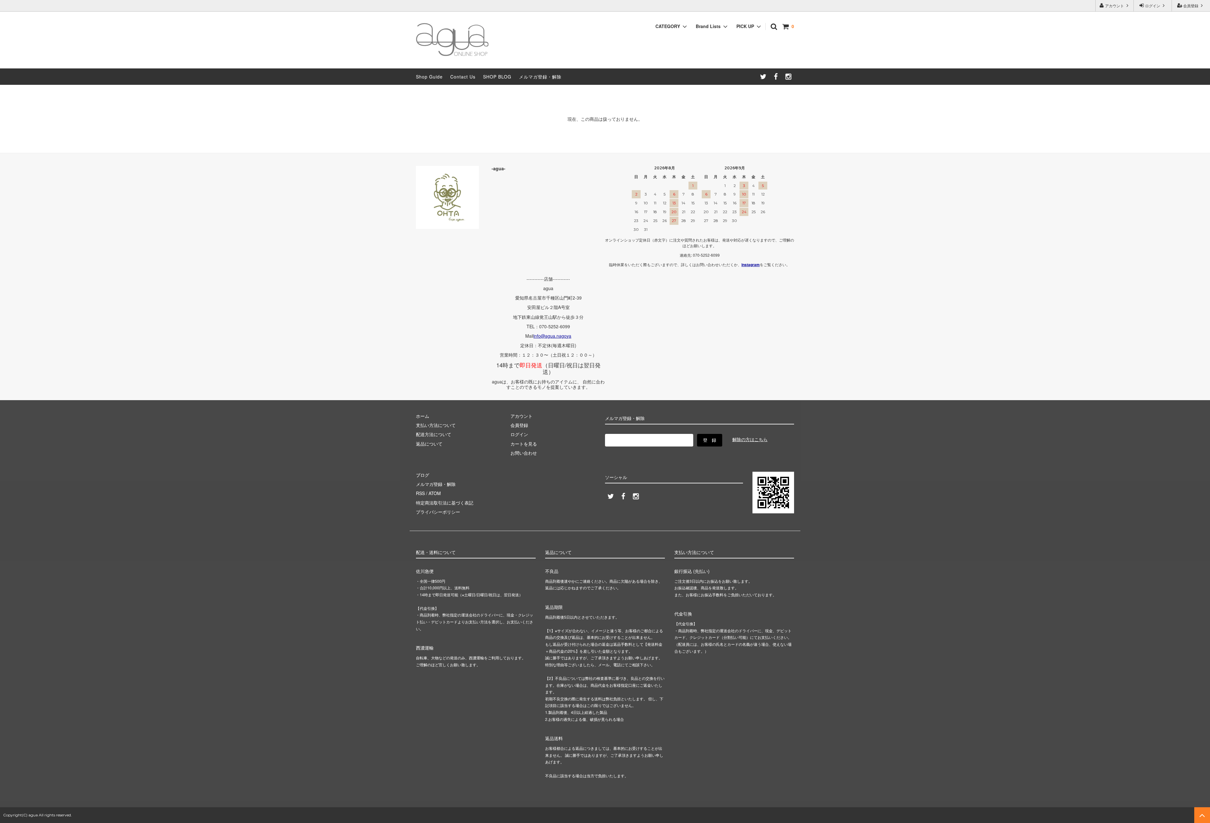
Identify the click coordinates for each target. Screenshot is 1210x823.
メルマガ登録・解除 (540, 76)
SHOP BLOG (497, 76)
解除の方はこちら (750, 439)
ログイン (1152, 5)
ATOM (435, 493)
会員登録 (1190, 5)
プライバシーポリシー (438, 512)
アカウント (1114, 5)
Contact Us (462, 76)
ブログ (422, 475)
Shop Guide (429, 76)
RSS (420, 493)
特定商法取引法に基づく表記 (444, 502)
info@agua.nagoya (552, 336)
